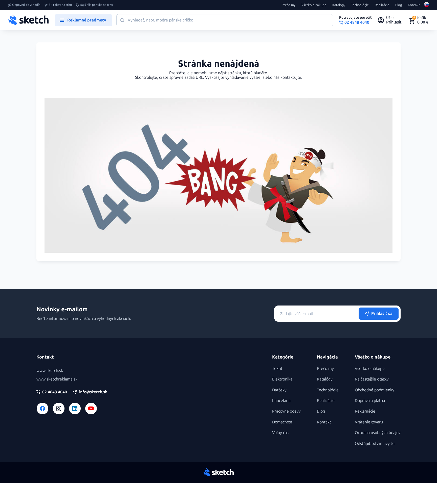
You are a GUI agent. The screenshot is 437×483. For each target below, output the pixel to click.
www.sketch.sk (49, 370)
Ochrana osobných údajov (378, 432)
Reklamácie (365, 411)
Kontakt (414, 5)
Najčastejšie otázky (372, 379)
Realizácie (382, 5)
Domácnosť (282, 422)
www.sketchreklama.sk (56, 379)
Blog (398, 5)
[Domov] (28, 20)
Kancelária (281, 400)
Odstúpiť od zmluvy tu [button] (375, 443)
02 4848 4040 (54, 392)
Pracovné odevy (286, 411)
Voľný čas (280, 432)
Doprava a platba (370, 400)
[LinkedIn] (75, 408)
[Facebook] (42, 408)
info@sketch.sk (93, 392)
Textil (277, 368)
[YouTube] (91, 408)
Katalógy (338, 5)
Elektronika (282, 379)
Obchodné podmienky (374, 390)
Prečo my (288, 5)
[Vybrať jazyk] (426, 5)
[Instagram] (59, 408)
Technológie (360, 5)
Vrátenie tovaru (369, 422)
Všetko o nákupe (313, 5)
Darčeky (279, 390)
